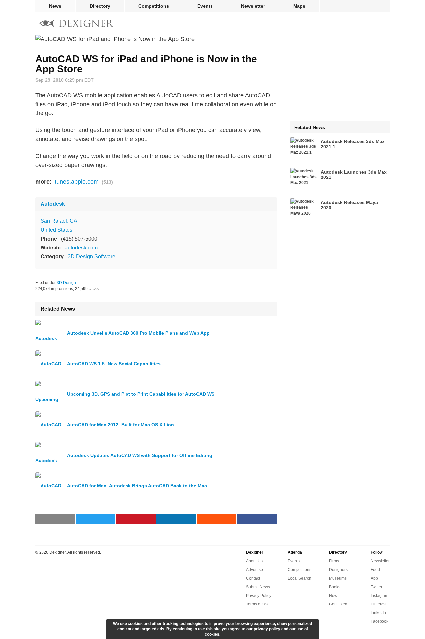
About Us (254, 561)
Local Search (299, 578)
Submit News (258, 587)
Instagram (379, 595)
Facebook (379, 621)
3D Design (66, 282)
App (374, 578)
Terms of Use (258, 604)
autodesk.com (81, 247)
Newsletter (253, 6)
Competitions (153, 6)
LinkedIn (378, 612)
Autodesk (53, 204)
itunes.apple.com (76, 181)
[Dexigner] (76, 24)
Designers (338, 569)
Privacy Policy (258, 595)
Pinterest (378, 604)
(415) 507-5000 (79, 239)
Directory (100, 6)
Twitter (376, 587)
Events (205, 6)
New (333, 595)
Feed (375, 569)
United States (56, 230)
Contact (253, 578)
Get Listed (338, 604)
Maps (299, 6)
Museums (338, 578)
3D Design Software (91, 256)
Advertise (254, 569)
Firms (334, 561)
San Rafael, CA (59, 221)
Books (334, 587)
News (55, 6)
